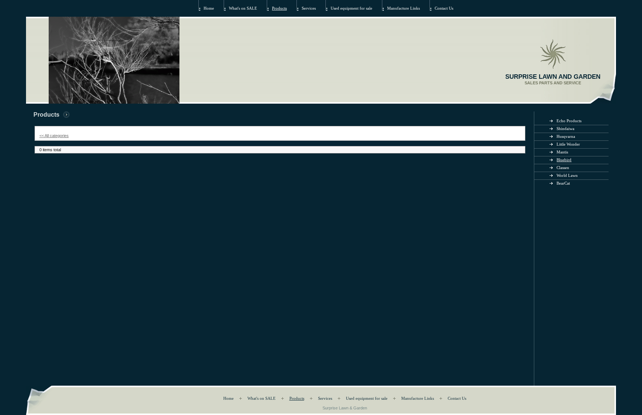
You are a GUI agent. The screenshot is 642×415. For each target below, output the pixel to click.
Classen (563, 168)
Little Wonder (568, 144)
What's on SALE (243, 8)
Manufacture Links (403, 8)
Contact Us (444, 8)
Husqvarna (566, 136)
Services (309, 8)
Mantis (562, 152)
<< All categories (54, 135)
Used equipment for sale (351, 8)
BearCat (563, 183)
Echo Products (569, 121)
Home (209, 8)
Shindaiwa (565, 129)
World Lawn (567, 176)
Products (279, 8)
